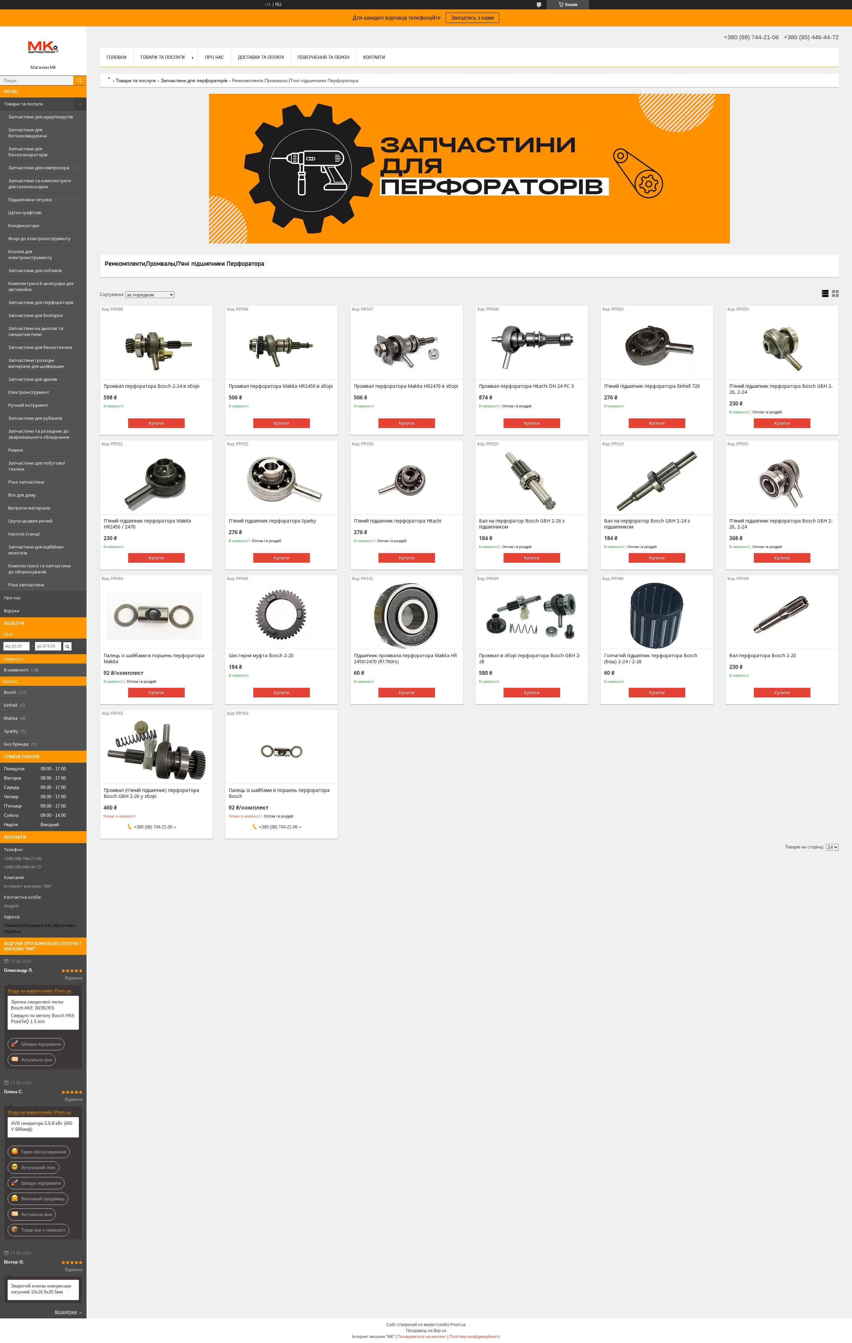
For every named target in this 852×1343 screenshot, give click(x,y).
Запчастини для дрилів (32, 379)
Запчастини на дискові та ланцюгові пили (35, 331)
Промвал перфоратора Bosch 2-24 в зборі (151, 386)
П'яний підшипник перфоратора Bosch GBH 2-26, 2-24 (781, 389)
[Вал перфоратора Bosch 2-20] (782, 615)
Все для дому (22, 495)
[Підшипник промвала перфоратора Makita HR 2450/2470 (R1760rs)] (406, 615)
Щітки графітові (25, 213)
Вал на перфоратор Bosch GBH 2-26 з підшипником (522, 524)
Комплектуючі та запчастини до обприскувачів (39, 569)
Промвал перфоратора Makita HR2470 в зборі (406, 386)
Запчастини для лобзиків (35, 270)
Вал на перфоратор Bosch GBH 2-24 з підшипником (647, 524)
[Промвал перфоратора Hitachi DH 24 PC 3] (532, 346)
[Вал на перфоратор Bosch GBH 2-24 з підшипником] (657, 481)
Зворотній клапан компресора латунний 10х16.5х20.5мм (41, 1288)
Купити (156, 423)
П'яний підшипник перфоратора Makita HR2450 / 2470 (147, 524)
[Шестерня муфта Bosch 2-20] (281, 615)
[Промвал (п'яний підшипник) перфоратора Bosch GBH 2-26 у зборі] (156, 750)
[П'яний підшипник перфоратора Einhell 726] (657, 346)
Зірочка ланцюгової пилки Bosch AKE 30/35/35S (37, 1004)
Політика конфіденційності (474, 1336)
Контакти (374, 57)
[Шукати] (80, 80)
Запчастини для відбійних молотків (36, 550)
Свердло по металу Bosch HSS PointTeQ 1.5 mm (43, 1018)
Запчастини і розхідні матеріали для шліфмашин (36, 363)
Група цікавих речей (30, 521)
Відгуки (11, 611)
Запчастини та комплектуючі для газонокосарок (39, 184)
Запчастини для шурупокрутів (40, 117)
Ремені (15, 450)
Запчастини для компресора (38, 168)
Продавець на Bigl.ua (426, 1330)
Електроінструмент (28, 392)
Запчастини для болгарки (35, 315)
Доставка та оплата (261, 57)
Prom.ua (458, 1324)
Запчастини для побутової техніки (36, 466)
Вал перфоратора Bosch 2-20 (762, 656)
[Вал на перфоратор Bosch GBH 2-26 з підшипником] (532, 481)
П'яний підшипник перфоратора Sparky (272, 521)
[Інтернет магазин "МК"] (43, 48)
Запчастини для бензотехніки (40, 347)
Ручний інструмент (28, 405)
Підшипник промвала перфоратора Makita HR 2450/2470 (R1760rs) (405, 659)
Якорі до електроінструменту (39, 238)
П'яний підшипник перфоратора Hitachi (397, 521)
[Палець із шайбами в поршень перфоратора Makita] (156, 615)
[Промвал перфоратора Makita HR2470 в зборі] (406, 346)
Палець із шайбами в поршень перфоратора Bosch (279, 793)
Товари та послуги (23, 104)
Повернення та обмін (323, 57)
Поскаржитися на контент (421, 1336)
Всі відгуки (66, 1312)
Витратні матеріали (29, 508)
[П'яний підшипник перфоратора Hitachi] (406, 481)
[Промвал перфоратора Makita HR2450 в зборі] (281, 346)
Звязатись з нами (472, 18)
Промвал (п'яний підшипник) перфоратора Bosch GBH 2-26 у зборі (151, 793)
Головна (116, 57)
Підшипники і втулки (30, 200)
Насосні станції (24, 534)
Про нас (12, 598)
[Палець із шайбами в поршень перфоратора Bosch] (281, 750)
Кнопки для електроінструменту (30, 254)
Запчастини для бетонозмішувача (27, 133)
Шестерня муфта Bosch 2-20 (261, 656)
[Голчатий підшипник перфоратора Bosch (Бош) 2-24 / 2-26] (657, 615)
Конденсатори (23, 225)
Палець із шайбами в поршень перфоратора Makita (154, 659)
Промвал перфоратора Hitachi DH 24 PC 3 (526, 386)
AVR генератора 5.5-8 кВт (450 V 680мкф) (41, 1126)
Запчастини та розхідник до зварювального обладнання (38, 434)
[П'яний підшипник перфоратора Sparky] (281, 481)
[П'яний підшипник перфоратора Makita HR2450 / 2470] (156, 481)
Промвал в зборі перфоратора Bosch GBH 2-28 (530, 659)
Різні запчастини (26, 482)
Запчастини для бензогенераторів (28, 152)
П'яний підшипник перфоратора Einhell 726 (652, 386)
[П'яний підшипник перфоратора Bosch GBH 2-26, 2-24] (782, 346)
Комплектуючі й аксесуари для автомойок (41, 286)
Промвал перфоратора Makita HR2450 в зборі (281, 386)
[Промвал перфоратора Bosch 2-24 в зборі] (156, 346)
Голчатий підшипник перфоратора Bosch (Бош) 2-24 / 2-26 (650, 659)
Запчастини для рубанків (35, 418)
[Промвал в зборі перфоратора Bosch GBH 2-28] (532, 615)
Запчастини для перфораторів (41, 302)
